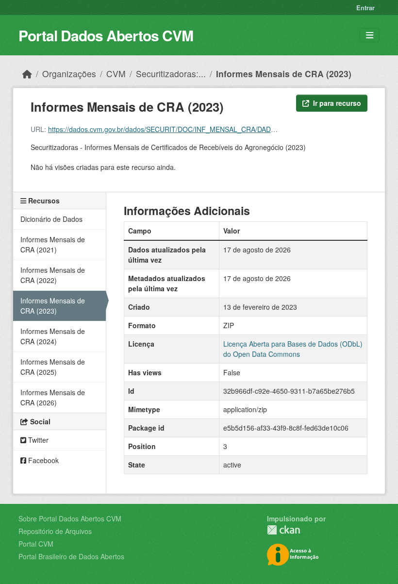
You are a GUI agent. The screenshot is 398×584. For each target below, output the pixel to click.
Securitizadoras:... (171, 73)
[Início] (27, 73)
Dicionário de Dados (51, 219)
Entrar (365, 7)
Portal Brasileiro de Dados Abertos (71, 556)
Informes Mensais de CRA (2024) (52, 336)
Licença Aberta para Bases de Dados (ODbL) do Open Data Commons (293, 349)
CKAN (283, 530)
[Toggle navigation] (370, 35)
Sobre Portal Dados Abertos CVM (69, 518)
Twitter (37, 440)
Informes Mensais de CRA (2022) (52, 275)
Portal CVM (35, 544)
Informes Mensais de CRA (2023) (283, 73)
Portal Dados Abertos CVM (105, 35)
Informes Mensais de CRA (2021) (52, 244)
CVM (116, 73)
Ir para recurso (337, 103)
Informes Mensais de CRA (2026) (52, 397)
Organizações (69, 73)
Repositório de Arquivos (55, 531)
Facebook (42, 460)
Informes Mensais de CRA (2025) (52, 367)
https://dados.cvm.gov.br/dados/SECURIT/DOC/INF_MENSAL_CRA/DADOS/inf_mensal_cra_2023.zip (204, 129)
